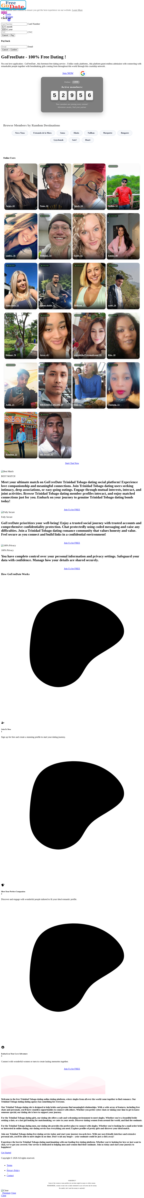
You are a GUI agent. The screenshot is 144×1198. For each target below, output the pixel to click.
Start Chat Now (72, 463)
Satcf (74, 140)
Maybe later (72, 624)
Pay (12, 35)
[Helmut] (20, 336)
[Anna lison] (20, 286)
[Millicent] (89, 286)
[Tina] (89, 385)
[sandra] (20, 236)
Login (8, 14)
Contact (10, 1175)
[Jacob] (89, 187)
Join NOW (67, 73)
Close (13, 1193)
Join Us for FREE (72, 509)
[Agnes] (20, 187)
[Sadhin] (123, 187)
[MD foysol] (55, 435)
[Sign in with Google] (83, 73)
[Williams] (55, 236)
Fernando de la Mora (42, 133)
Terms (9, 1165)
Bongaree (125, 133)
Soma (62, 133)
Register (9, 17)
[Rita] (123, 336)
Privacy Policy (13, 1170)
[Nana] (55, 187)
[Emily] (89, 236)
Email (30, 46)
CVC (30, 32)
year (11, 29)
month (9, 27)
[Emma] (123, 236)
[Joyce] (55, 336)
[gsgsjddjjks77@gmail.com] (89, 336)
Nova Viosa (20, 133)
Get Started (6, 1152)
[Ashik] (20, 385)
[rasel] (123, 286)
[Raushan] (20, 435)
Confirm (14, 50)
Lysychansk (58, 140)
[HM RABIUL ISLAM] (55, 385)
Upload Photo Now (73, 618)
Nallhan (91, 133)
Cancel (5, 35)
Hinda (76, 133)
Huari (87, 140)
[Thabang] (123, 385)
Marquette (107, 133)
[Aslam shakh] (55, 286)
